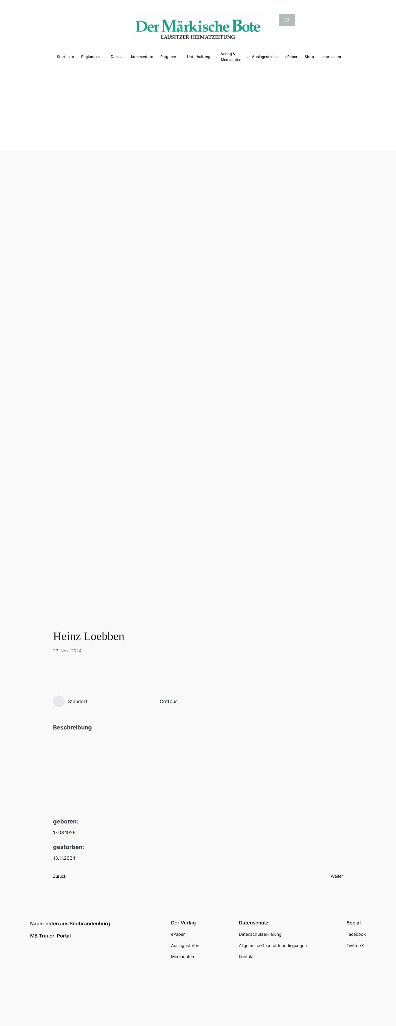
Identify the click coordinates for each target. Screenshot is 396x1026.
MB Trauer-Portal (50, 936)
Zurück (59, 876)
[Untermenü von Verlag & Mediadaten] (247, 57)
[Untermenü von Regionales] (106, 57)
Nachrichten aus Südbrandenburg (70, 923)
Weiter (337, 876)
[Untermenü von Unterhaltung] (216, 57)
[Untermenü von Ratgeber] (182, 57)
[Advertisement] (199, 106)
